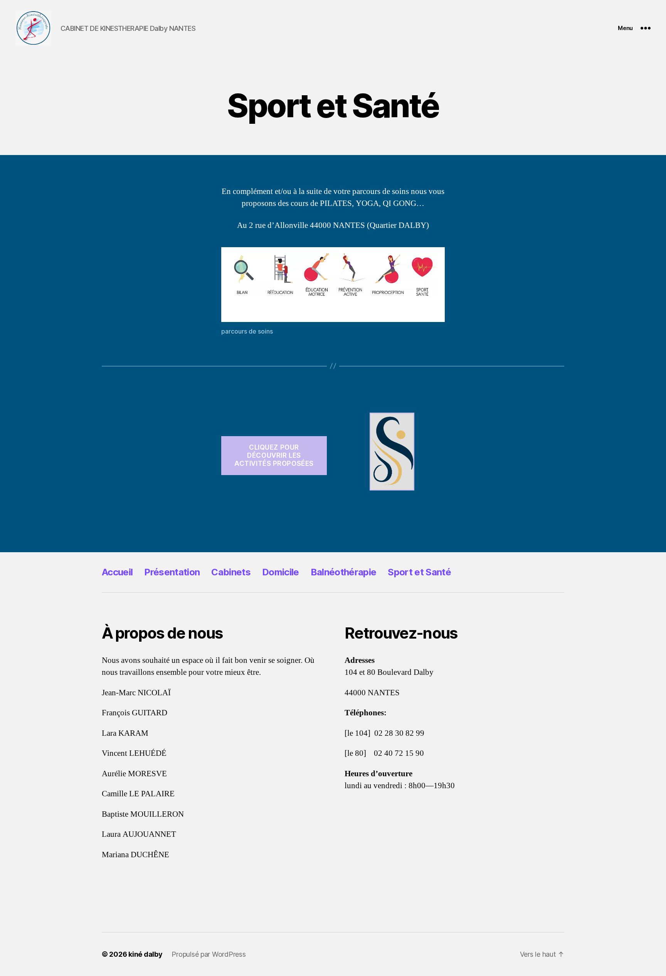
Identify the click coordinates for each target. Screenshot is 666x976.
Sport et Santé (419, 572)
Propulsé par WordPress (209, 954)
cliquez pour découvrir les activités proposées (274, 455)
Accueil (117, 572)
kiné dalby (145, 954)
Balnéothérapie (344, 572)
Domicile (280, 572)
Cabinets (231, 572)
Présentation (172, 572)
